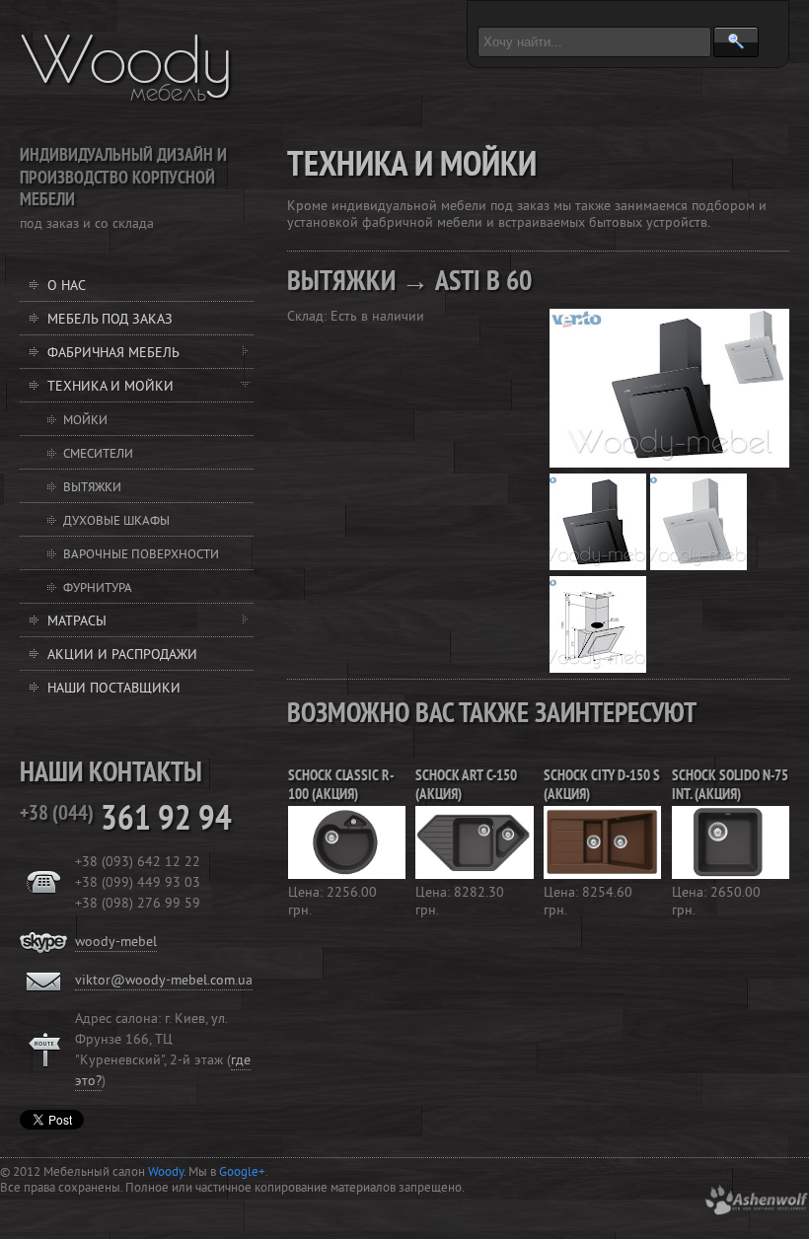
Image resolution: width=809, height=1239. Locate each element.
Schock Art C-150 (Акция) (466, 786)
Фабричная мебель (113, 353)
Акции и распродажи (122, 655)
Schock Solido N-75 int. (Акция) (730, 786)
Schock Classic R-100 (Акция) (341, 786)
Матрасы (77, 622)
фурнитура (97, 589)
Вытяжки (92, 488)
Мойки (85, 421)
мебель (168, 93)
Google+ (242, 1173)
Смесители (98, 455)
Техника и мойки (110, 387)
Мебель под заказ (110, 320)
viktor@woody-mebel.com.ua (164, 981)
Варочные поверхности (141, 555)
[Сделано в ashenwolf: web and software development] (756, 1211)
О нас (66, 286)
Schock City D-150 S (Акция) (602, 786)
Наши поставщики (114, 689)
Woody (127, 59)
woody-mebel (116, 942)
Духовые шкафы (116, 522)
